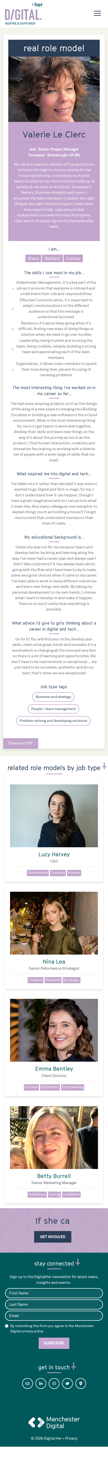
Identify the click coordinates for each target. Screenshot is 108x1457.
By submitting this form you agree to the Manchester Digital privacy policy (52, 1328)
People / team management (53, 709)
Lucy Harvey (54, 854)
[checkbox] (6, 1326)
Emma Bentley (54, 1068)
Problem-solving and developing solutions (53, 721)
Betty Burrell (54, 1176)
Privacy (71, 1438)
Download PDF (20, 743)
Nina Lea (54, 961)
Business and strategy (53, 697)
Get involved (52, 1236)
